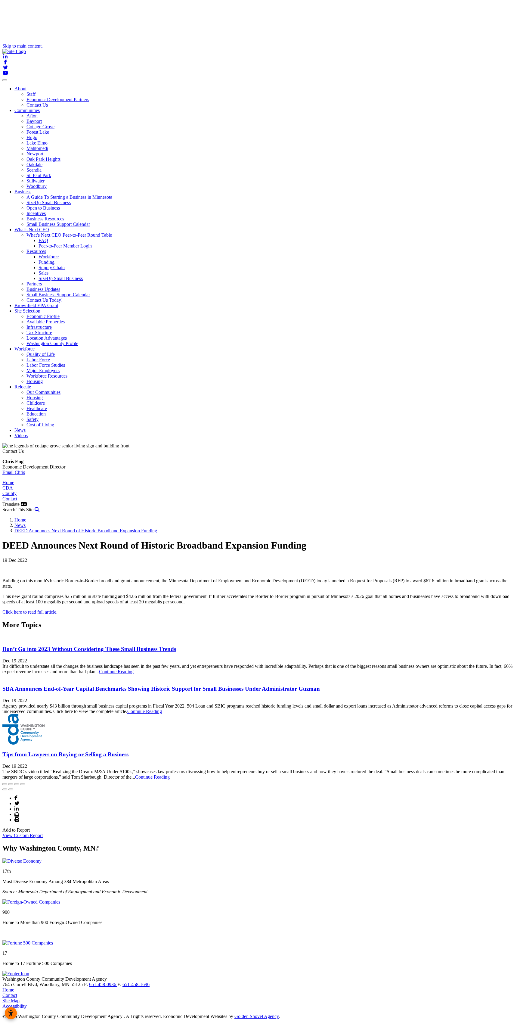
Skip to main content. (22, 45)
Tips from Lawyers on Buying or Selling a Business (65, 754)
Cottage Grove (40, 126)
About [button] (20, 88)
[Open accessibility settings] (11, 1013)
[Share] (10, 784)
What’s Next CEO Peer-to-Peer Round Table (69, 235)
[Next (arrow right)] (10, 789)
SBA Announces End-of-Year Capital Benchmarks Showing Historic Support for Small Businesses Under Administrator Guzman (161, 689)
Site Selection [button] (27, 310)
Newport (34, 153)
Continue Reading (116, 671)
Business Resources (45, 218)
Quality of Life (40, 354)
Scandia (34, 170)
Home (8, 482)
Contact (9, 498)
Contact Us (37, 104)
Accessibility (14, 1006)
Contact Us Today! (44, 300)
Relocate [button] (22, 386)
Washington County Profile (52, 343)
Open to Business (43, 207)
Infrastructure (39, 327)
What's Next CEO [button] (31, 229)
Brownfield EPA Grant (36, 305)
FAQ (43, 240)
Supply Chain (52, 267)
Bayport (34, 121)
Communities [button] (27, 110)
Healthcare (36, 408)
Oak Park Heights (43, 159)
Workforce (49, 256)
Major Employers (43, 370)
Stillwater (35, 180)
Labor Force (38, 359)
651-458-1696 (136, 984)
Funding (46, 262)
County (9, 493)
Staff (31, 94)
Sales (43, 272)
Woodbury (36, 186)
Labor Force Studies (45, 365)
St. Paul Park (38, 175)
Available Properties (45, 321)
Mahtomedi (37, 148)
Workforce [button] (24, 348)
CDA (7, 487)
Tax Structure (39, 332)
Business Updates (43, 289)
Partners (34, 283)
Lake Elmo (37, 142)
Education (36, 413)
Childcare (35, 403)
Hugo (31, 137)
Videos (21, 435)
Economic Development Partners (57, 99)
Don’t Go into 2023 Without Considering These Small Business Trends (89, 649)
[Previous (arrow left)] (4, 789)
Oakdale (34, 164)
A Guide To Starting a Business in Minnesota (69, 197)
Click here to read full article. (30, 612)
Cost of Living (40, 424)
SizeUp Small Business (48, 202)
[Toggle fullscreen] (16, 784)
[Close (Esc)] (4, 784)
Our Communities (43, 392)
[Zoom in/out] (22, 784)
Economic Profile (43, 316)
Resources (36, 251)
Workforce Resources (46, 375)
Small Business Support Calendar (58, 224)
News (20, 430)
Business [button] (22, 191)
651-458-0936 (103, 984)
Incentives (36, 213)
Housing (34, 381)
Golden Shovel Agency (256, 1016)
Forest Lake (37, 132)
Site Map (11, 1000)
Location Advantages (46, 338)
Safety (32, 419)
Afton (32, 115)
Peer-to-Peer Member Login (65, 245)
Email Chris (13, 472)
